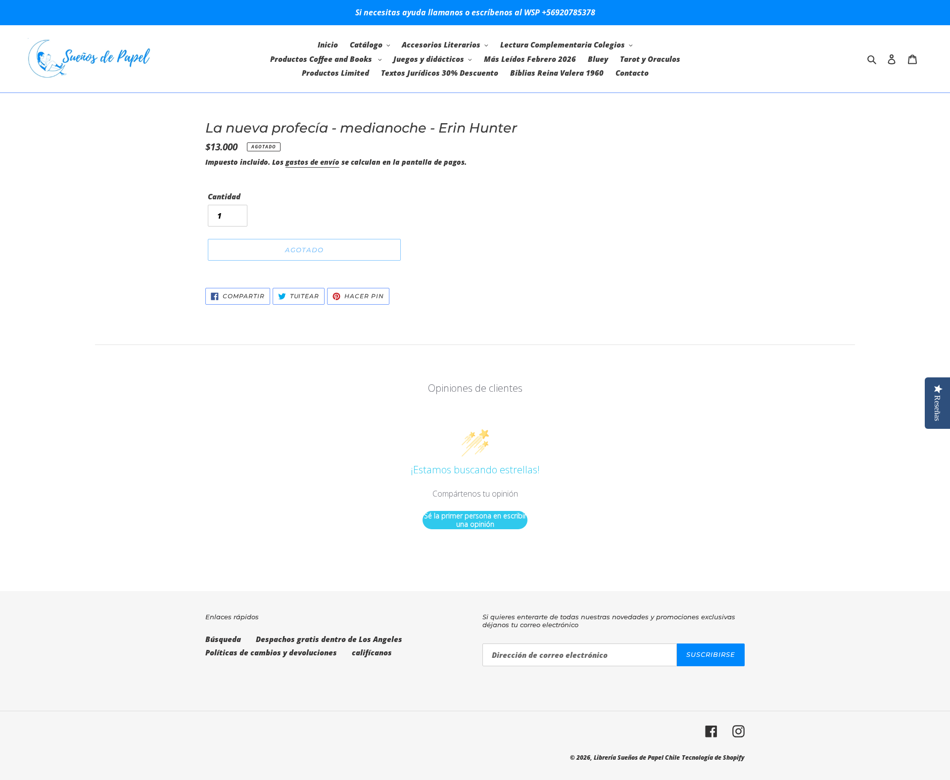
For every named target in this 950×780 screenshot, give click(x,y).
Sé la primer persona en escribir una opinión (475, 520)
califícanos (372, 652)
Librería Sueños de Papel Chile (637, 757)
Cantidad (224, 196)
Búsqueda (223, 639)
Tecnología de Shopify (713, 757)
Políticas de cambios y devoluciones (271, 652)
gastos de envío (312, 162)
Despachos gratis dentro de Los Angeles (329, 639)
